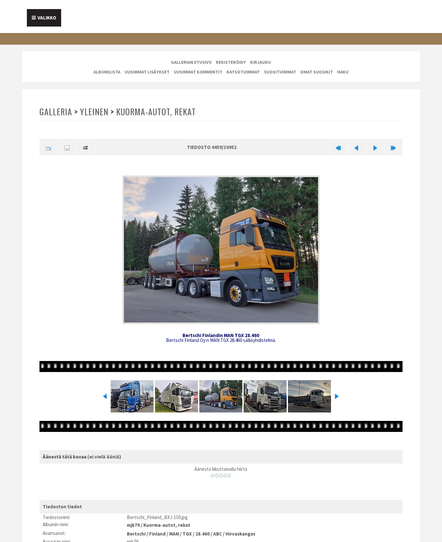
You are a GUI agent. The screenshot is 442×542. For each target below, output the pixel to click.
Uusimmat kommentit (198, 72)
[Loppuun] (393, 147)
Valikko (47, 18)
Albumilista (107, 72)
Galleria (55, 112)
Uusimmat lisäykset (147, 72)
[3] (221, 473)
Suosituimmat (280, 72)
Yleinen (93, 112)
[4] (225, 473)
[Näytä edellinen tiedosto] (356, 147)
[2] (217, 473)
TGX (187, 530)
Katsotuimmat (243, 72)
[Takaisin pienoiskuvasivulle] (48, 147)
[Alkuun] (338, 147)
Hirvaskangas (240, 530)
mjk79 (133, 522)
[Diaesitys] (85, 147)
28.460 (202, 530)
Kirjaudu (260, 62)
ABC (217, 530)
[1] (212, 473)
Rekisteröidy (231, 62)
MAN (174, 530)
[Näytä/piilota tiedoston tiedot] (67, 147)
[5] (229, 473)
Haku (342, 72)
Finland (157, 530)
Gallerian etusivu (191, 62)
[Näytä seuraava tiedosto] (375, 147)
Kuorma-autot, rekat (154, 112)
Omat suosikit (316, 72)
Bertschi (136, 530)
